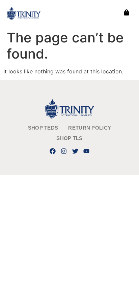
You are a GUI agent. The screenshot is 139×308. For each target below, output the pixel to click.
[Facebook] (53, 151)
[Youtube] (86, 151)
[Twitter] (75, 151)
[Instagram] (64, 151)
